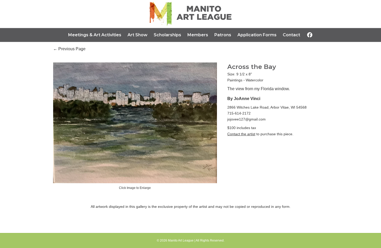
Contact (291, 34)
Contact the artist (241, 134)
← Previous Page (69, 49)
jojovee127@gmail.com (246, 119)
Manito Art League (181, 240)
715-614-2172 (239, 113)
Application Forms (257, 34)
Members (197, 34)
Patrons (222, 34)
